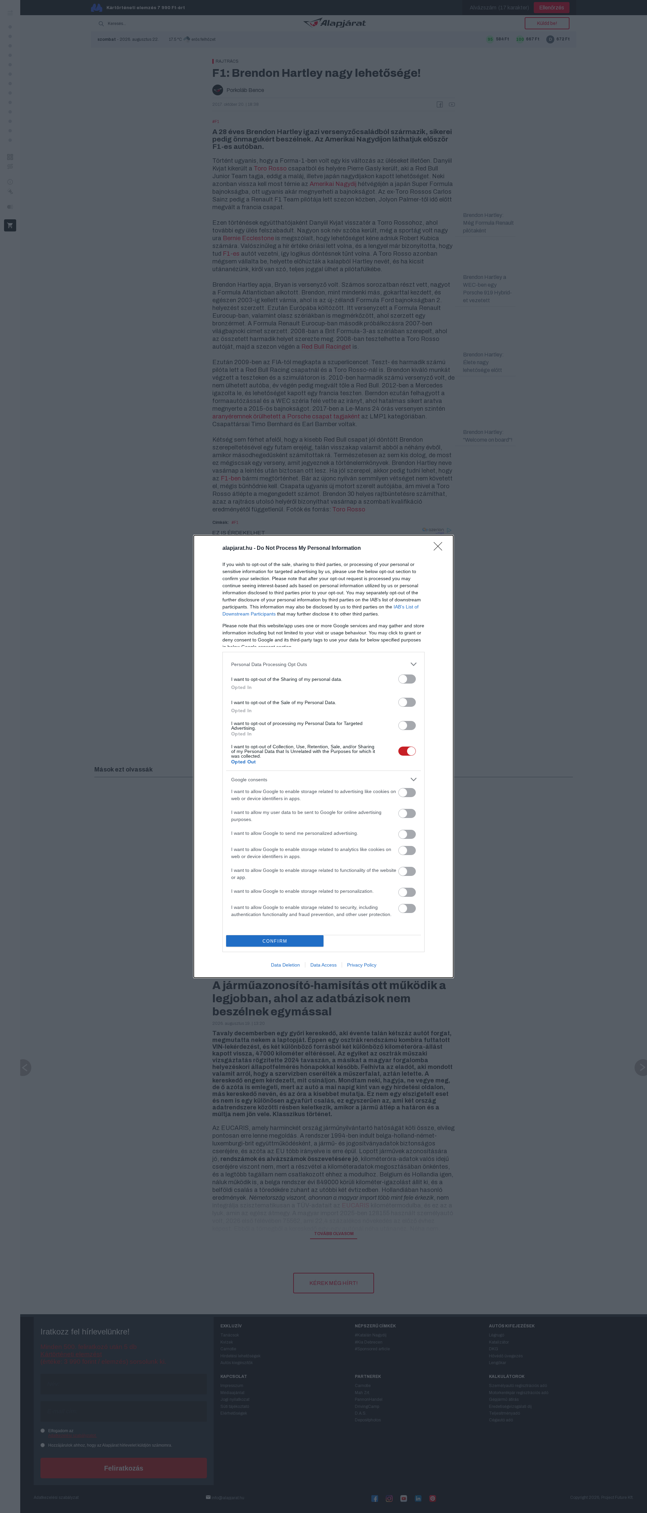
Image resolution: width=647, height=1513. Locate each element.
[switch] (407, 679)
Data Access (323, 965)
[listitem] (323, 664)
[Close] (440, 548)
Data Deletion (285, 965)
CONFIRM (275, 941)
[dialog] (323, 756)
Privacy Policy (361, 965)
